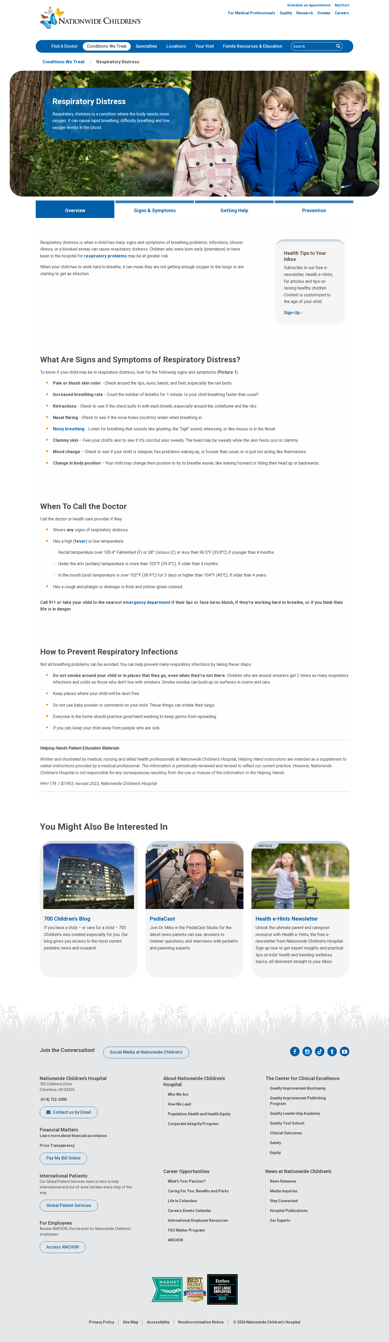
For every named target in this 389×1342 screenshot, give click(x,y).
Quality (286, 13)
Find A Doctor (64, 46)
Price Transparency (57, 1145)
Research (304, 13)
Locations (176, 46)
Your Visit (204, 46)
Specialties (146, 46)
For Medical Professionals (251, 13)
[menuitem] (64, 46)
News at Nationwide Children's (298, 1171)
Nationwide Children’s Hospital (273, 1322)
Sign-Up (292, 312)
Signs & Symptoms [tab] (155, 210)
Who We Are (178, 1094)
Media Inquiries (283, 1191)
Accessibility (158, 1322)
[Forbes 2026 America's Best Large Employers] (222, 1289)
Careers (342, 13)
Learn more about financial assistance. (74, 1136)
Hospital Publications (289, 1211)
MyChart (342, 5)
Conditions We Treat (106, 46)
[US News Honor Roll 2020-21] (195, 1289)
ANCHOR (175, 1240)
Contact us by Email (71, 1112)
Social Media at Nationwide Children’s (146, 1052)
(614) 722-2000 (53, 1099)
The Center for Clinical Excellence (302, 1078)
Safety (275, 1143)
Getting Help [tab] (234, 210)
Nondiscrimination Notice (201, 1322)
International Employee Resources (198, 1220)
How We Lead (179, 1104)
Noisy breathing (68, 428)
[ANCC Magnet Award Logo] (167, 1289)
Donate (324, 13)
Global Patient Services (68, 1205)
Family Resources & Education (252, 46)
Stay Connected (284, 1201)
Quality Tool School (287, 1123)
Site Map (130, 1322)
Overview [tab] (75, 210)
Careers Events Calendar (189, 1211)
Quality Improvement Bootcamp (297, 1088)
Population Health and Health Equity (199, 1114)
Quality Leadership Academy (295, 1113)
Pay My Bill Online (63, 1158)
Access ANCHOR (62, 1247)
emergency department (146, 602)
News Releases (283, 1181)
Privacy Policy (101, 1322)
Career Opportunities (186, 1171)
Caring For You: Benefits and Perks (198, 1191)
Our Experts (280, 1220)
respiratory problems (105, 255)
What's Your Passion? (187, 1181)
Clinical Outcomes (286, 1133)
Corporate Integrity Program (193, 1124)
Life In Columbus (182, 1201)
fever (80, 541)
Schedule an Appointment (308, 5)
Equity (275, 1153)
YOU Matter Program (186, 1230)
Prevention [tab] (314, 210)
